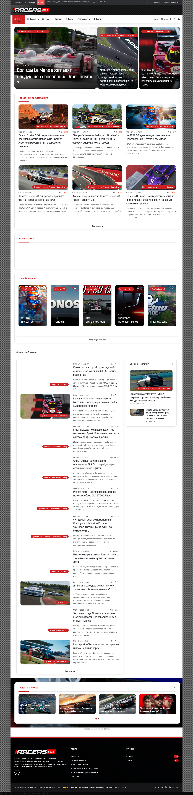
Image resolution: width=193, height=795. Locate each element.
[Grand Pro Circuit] (97, 305)
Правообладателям (79, 764)
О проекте (75, 756)
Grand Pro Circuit (95, 322)
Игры (46, 19)
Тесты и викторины (28, 688)
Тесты (70, 19)
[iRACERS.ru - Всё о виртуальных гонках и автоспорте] (30, 10)
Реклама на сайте (78, 760)
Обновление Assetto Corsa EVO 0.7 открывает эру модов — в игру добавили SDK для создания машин (150, 397)
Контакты (175, 3)
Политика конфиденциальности (84, 772)
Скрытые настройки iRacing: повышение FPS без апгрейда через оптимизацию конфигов (94, 465)
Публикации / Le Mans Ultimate (156, 31)
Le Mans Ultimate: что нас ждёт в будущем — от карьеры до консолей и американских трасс (95, 402)
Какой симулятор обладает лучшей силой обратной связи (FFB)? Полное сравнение (82, 3)
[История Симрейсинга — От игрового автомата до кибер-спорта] (77, 704)
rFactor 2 (113, 383)
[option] (97, 58)
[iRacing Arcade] (162, 305)
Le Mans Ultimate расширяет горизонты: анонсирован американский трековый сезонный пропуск (149, 200)
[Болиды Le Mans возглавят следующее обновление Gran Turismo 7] (55, 58)
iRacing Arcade (158, 322)
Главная (156, 3)
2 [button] (98, 718)
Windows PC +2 (125, 289)
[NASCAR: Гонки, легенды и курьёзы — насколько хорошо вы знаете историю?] (37, 704)
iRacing (76, 386)
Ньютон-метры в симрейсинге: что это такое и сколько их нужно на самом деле (95, 558)
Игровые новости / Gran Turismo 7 (33, 31)
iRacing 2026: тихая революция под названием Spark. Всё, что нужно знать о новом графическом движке (96, 434)
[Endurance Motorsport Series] (129, 305)
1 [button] (96, 718)
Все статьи (70, 671)
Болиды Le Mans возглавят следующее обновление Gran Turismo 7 (55, 77)
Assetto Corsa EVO (44, 205)
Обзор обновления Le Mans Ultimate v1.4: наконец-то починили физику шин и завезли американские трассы (96, 139)
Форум (98, 19)
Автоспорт (83, 19)
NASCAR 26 (27, 322)
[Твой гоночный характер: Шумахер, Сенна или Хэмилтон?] (157, 704)
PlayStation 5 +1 (29, 289)
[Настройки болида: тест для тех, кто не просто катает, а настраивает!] (117, 704)
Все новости (97, 226)
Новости (33, 19)
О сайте (165, 3)
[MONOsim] (65, 305)
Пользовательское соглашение (84, 768)
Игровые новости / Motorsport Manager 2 (119, 35)
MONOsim (58, 322)
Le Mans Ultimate (105, 147)
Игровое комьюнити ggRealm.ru (96, 729)
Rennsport (97, 653)
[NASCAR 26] (33, 305)
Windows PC (60, 289)
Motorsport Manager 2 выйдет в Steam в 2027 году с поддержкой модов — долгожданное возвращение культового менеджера (117, 77)
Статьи (57, 19)
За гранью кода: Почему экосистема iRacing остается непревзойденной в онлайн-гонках (94, 617)
